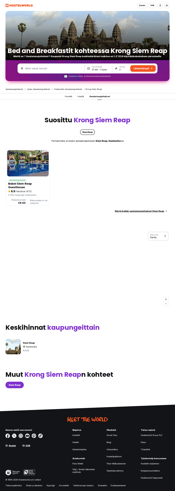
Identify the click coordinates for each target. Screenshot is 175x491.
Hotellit (75, 442)
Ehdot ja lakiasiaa (34, 485)
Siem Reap (15, 385)
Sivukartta (102, 485)
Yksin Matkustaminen (116, 463)
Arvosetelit (64, 485)
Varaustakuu (112, 449)
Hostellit (76, 435)
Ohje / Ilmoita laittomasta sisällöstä (83, 470)
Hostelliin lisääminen (150, 463)
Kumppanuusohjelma (150, 471)
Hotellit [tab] (81, 96)
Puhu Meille (77, 463)
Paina (143, 442)
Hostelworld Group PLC (151, 435)
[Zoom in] (166, 299)
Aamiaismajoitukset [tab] (99, 96)
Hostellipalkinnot (114, 456)
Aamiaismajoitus (79, 449)
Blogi (109, 442)
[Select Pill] (160, 5)
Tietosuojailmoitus (13, 485)
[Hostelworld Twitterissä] (14, 436)
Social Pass (112, 435)
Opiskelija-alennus (115, 471)
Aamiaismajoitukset (17, 180)
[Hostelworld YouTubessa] (27, 436)
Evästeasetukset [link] (118, 485)
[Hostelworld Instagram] (21, 436)
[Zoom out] (166, 303)
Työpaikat (145, 449)
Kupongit (51, 485)
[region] (87, 269)
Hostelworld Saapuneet (151, 478)
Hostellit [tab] (68, 96)
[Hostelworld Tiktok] (40, 436)
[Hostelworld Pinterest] (34, 436)
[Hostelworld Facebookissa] (7, 436)
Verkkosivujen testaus (83, 485)
